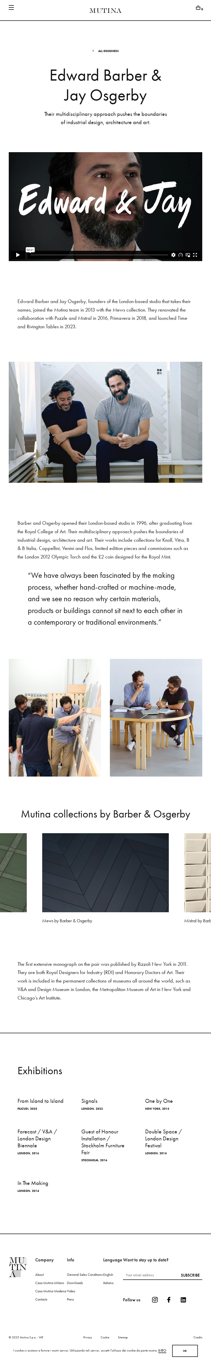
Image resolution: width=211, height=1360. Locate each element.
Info (162, 1350)
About (39, 1274)
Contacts (41, 1299)
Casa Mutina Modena (50, 1291)
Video (71, 1291)
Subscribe (190, 1275)
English (108, 1274)
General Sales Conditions (85, 1274)
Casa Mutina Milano (49, 1282)
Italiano (108, 1282)
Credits (198, 1337)
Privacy (87, 1337)
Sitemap (123, 1337)
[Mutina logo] (22, 1267)
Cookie (105, 1337)
